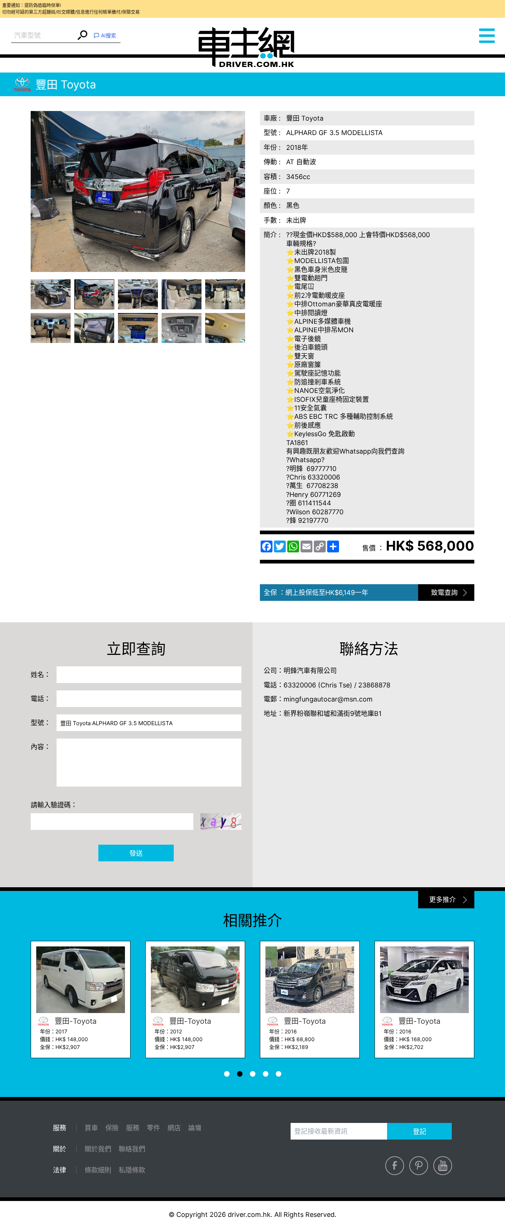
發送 (136, 853)
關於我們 (98, 1149)
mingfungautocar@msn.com (328, 699)
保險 (112, 1128)
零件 (153, 1128)
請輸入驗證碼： (54, 805)
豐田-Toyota (123, 1021)
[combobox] (43, 36)
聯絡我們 (132, 1149)
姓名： (41, 675)
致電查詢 (444, 592)
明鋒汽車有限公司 (310, 670)
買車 (91, 1128)
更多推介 (442, 900)
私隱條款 (132, 1170)
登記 (419, 1132)
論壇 (194, 1128)
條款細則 (98, 1170)
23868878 (374, 685)
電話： (41, 699)
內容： (41, 747)
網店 (174, 1128)
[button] (51, 294)
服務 (132, 1128)
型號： (41, 723)
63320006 (300, 685)
